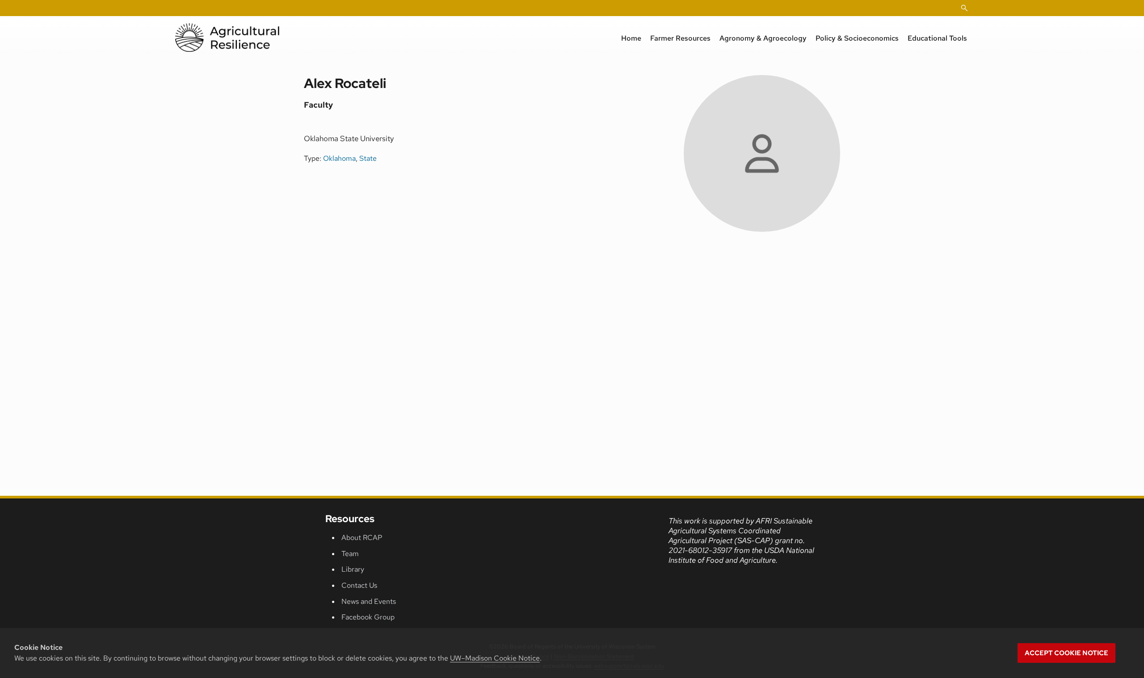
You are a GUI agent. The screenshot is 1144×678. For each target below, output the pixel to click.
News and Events (368, 601)
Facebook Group (368, 617)
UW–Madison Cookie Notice (495, 658)
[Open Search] (964, 8)
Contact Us (359, 585)
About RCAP (361, 537)
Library (352, 569)
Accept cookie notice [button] (1066, 653)
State (368, 158)
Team (350, 553)
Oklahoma (339, 158)
